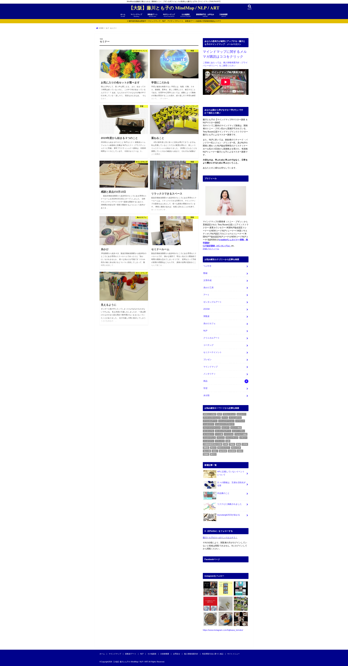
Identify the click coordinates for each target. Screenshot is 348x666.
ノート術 (219, 434)
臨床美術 (223, 451)
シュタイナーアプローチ (225, 424)
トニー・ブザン (238, 431)
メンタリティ (209, 374)
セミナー (225, 428)
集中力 (213, 454)
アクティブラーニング (212, 418)
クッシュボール (235, 418)
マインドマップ (210, 367)
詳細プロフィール (211, 249)
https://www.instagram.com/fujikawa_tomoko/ (223, 630)
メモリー (243, 438)
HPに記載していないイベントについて (231, 473)
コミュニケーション (226, 421)
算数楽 (206, 316)
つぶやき (207, 266)
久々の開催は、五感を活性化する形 (231, 484)
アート (206, 295)
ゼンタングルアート (212, 302)
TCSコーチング (229, 414)
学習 (205, 388)
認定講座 (232, 451)
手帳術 (231, 444)
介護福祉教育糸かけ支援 (213, 444)
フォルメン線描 (241, 434)
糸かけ (213, 448)
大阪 (225, 444)
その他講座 (185, 15)
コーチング (208, 345)
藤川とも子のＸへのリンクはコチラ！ (220, 537)
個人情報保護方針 (191, 654)
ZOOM (206, 309)
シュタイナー (208, 424)
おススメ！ (241, 414)
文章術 (244, 444)
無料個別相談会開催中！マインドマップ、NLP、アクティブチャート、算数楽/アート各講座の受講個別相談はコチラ (175, 21)
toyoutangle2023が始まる (228, 515)
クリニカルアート (211, 338)
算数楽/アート (130, 654)
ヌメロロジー (208, 434)
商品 (205, 381)
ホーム (122, 15)
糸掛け (214, 451)
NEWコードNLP (210, 414)
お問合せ (176, 654)
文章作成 (207, 280)
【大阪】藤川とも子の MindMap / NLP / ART (174, 8)
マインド (220, 438)
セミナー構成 (236, 428)
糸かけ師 (207, 451)
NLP (205, 331)
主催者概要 (223, 15)
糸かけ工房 (208, 287)
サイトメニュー (233, 654)
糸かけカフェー (223, 448)
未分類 (206, 395)
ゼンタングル (208, 431)
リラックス (220, 441)
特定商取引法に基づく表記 (212, 654)
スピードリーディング (212, 428)
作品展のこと (223, 493)
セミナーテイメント (212, 352)
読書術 (206, 454)
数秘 (205, 273)
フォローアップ (209, 438)
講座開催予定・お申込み (205, 15)
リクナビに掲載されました (229, 504)
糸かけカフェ (209, 323)
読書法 (239, 451)
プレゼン (207, 359)
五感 (227, 441)
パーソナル (229, 434)
